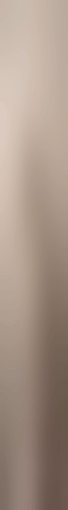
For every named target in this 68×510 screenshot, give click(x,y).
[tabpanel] (34, 397)
